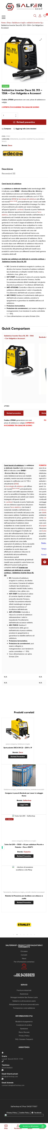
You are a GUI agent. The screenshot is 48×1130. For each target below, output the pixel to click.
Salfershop (27, 800)
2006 (14, 199)
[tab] (24, 169)
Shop (9, 23)
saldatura (32, 199)
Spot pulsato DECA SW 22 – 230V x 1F (17, 748)
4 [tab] (24, 934)
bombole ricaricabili (37, 789)
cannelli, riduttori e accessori (35, 892)
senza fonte (13, 201)
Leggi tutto (24, 805)
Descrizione (7, 169)
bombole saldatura (23, 789)
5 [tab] (27, 934)
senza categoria (11, 744)
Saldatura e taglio (19, 23)
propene (44, 526)
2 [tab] (17, 934)
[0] (44, 15)
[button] (44, 562)
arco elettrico (16, 507)
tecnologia (23, 199)
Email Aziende (7, 1083)
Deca (10, 145)
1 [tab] (13, 934)
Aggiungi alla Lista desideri (26, 129)
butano (45, 531)
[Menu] (3, 16)
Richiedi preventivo (26, 122)
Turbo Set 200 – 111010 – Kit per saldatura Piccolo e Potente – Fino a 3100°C (24, 845)
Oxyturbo (27, 852)
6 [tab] (31, 934)
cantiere (20, 209)
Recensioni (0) (8, 173)
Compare (7, 129)
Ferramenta (14, 139)
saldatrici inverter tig (34, 23)
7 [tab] (34, 934)
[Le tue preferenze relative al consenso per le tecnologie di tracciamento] (2, 847)
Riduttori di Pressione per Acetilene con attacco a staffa (24, 897)
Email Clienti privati (10, 1074)
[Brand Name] (24, 925)
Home (3, 23)
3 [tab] (20, 934)
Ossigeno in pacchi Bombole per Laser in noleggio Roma (24, 794)
